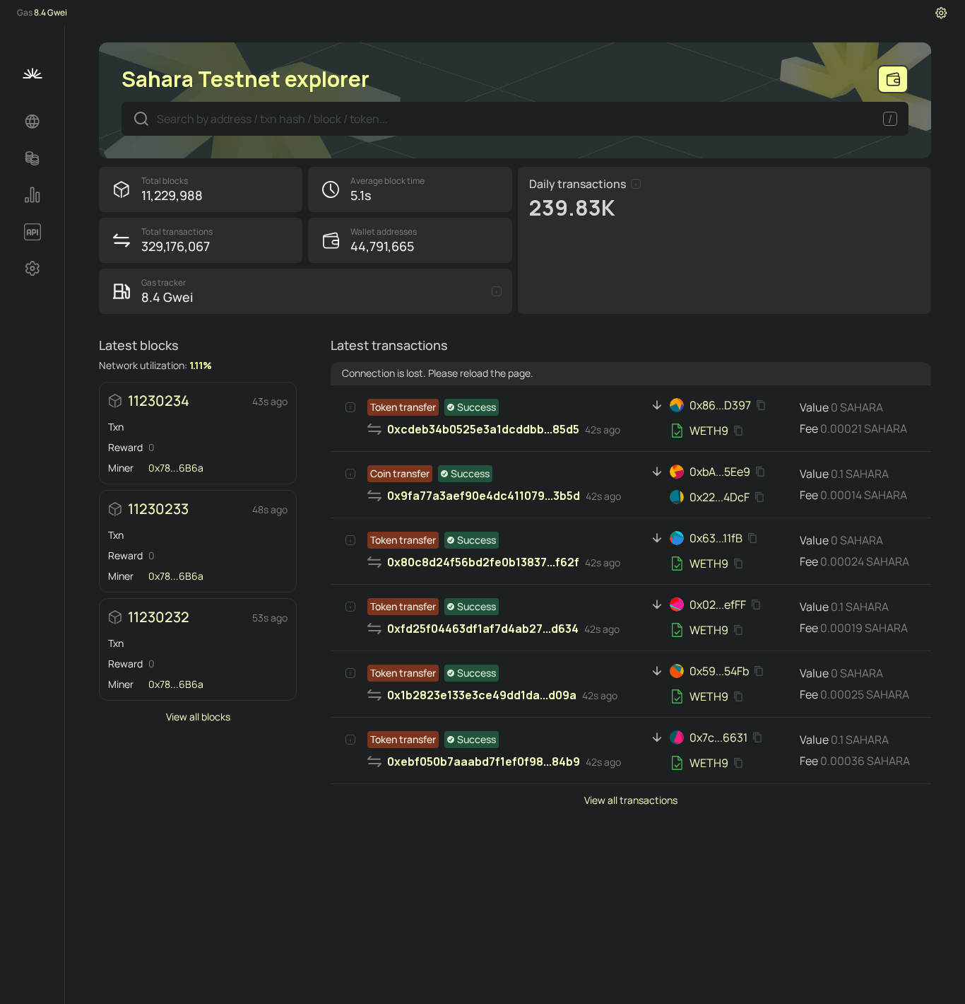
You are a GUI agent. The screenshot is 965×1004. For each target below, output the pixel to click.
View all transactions (630, 800)
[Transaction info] (350, 407)
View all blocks (198, 716)
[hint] (636, 184)
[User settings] (941, 13)
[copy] (764, 405)
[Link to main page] (32, 73)
